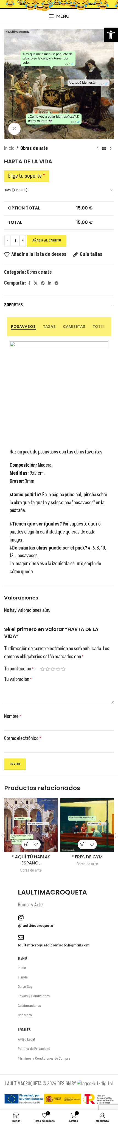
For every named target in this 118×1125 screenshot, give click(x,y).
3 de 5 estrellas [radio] (52, 669)
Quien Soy (25, 986)
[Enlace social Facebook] (29, 283)
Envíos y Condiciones (34, 996)
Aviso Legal (26, 1039)
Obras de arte (34, 148)
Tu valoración (18, 679)
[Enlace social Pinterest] (42, 283)
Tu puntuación (19, 669)
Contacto (25, 1015)
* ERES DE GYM (87, 857)
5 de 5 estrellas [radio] (63, 669)
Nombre (12, 716)
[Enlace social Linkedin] (49, 283)
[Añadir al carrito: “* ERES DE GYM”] (82, 844)
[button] (111, 35)
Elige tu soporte (26, 176)
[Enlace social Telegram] (56, 283)
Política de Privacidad (34, 1048)
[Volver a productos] (104, 148)
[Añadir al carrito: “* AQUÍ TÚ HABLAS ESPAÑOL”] (26, 844)
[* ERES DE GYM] (87, 825)
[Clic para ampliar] (14, 129)
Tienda (23, 977)
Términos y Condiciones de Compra (44, 1058)
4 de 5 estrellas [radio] (58, 669)
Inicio (9, 148)
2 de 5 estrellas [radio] (47, 669)
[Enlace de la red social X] (35, 283)
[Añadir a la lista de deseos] (36, 844)
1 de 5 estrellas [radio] (42, 669)
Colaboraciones (29, 1005)
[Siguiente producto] (110, 148)
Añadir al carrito (46, 240)
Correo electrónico (22, 738)
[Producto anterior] (97, 148)
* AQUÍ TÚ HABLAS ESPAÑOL (31, 860)
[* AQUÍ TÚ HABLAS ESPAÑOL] (31, 825)
